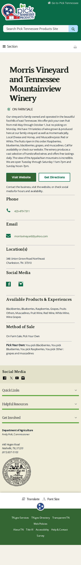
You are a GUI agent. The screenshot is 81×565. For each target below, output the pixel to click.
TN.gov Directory (40, 517)
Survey (40, 535)
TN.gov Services (20, 517)
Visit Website (21, 177)
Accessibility (42, 529)
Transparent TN (61, 517)
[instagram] (23, 378)
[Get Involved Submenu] (75, 417)
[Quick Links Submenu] (75, 390)
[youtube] (17, 378)
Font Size (53, 499)
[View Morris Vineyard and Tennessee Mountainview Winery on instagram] (21, 285)
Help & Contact (59, 529)
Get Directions (54, 177)
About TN (18, 529)
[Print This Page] (75, 47)
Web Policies (40, 523)
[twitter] (11, 378)
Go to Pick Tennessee (65, 3)
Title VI (29, 529)
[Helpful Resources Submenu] (75, 404)
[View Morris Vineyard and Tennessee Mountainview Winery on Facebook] (8, 285)
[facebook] (4, 378)
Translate (32, 499)
